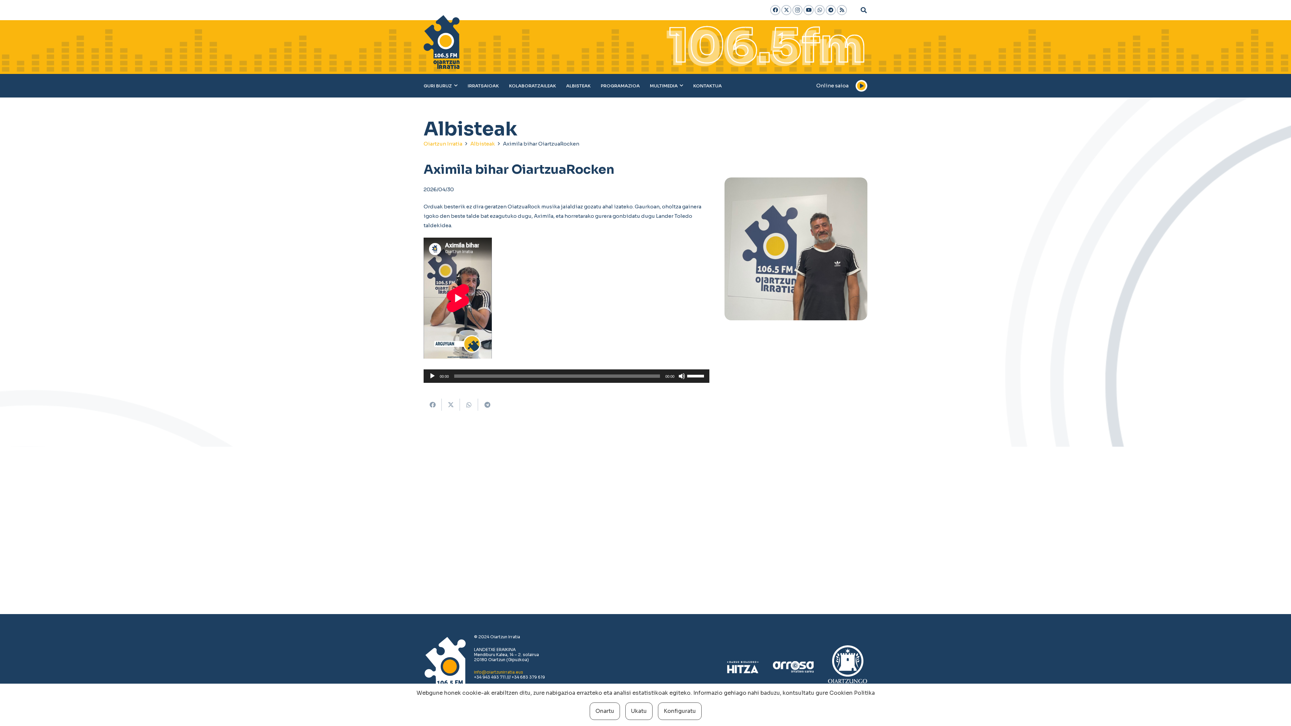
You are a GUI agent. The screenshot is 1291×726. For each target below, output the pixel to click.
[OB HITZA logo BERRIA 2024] (743, 667)
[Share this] (433, 405)
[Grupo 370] (847, 667)
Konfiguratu (680, 711)
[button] (863, 10)
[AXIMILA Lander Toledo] (796, 248)
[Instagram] (797, 10)
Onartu (604, 711)
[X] (786, 10)
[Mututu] (681, 376)
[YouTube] (809, 10)
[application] (566, 376)
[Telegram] (831, 10)
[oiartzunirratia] (442, 42)
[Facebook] (775, 10)
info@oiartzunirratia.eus (498, 672)
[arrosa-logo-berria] (793, 667)
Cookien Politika (852, 692)
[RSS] (842, 10)
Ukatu (639, 711)
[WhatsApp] (820, 10)
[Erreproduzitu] (432, 376)
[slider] (696, 375)
